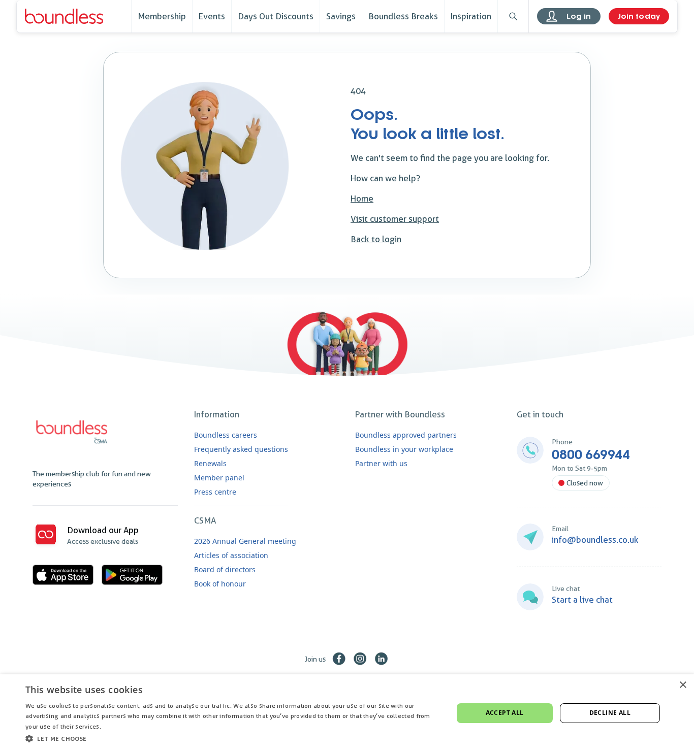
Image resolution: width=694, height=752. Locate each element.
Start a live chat (582, 600)
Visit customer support (395, 219)
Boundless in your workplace (404, 449)
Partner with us (381, 463)
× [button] (682, 685)
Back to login (376, 239)
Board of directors (225, 569)
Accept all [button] (505, 712)
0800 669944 (591, 455)
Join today (639, 16)
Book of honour (220, 583)
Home (362, 198)
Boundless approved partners (406, 435)
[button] (232, 738)
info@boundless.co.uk (595, 540)
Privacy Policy (123, 726)
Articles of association (231, 555)
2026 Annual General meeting (245, 541)
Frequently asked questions (241, 449)
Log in (578, 16)
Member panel (219, 477)
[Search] (513, 16)
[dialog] (347, 713)
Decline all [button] (609, 712)
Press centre (215, 492)
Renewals (210, 463)
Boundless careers (225, 435)
